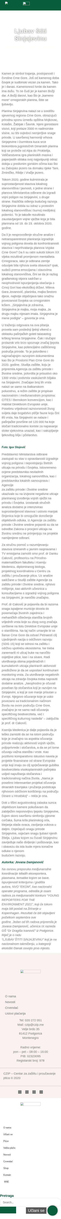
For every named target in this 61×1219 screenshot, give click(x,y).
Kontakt (7, 1175)
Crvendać (11, 1007)
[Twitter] (27, 1092)
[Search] (8, 1210)
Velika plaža (9, 1148)
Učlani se (8, 1134)
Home (8, 47)
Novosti (20, 47)
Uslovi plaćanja (15, 1013)
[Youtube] (34, 1092)
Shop (5, 1168)
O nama (10, 996)
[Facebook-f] (20, 1092)
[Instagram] (41, 1092)
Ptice (5, 1141)
